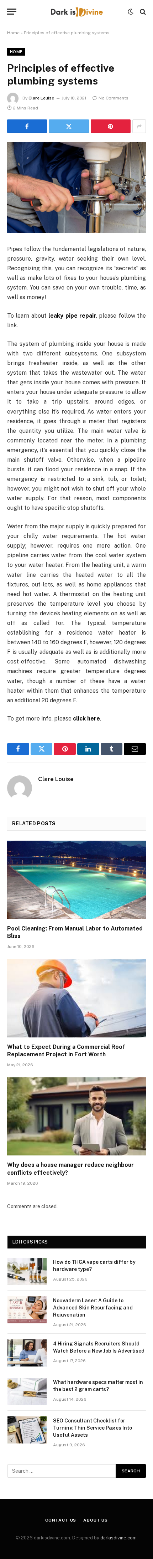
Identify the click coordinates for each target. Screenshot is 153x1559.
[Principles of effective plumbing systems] (76, 187)
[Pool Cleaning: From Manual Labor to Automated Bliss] (76, 880)
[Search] (142, 12)
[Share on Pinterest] (111, 126)
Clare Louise (41, 98)
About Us (95, 1520)
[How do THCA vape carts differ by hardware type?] (27, 1271)
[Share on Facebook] (27, 126)
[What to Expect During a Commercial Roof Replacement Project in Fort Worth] (76, 998)
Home (13, 32)
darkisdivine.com (118, 1537)
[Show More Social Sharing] (139, 126)
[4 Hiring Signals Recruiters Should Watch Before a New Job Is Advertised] (27, 1352)
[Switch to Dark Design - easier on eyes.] (130, 12)
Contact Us (60, 1520)
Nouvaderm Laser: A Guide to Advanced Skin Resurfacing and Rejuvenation (93, 1308)
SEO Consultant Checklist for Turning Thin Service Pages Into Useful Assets (92, 1428)
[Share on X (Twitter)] (69, 126)
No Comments (113, 98)
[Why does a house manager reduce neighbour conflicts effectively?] (76, 1116)
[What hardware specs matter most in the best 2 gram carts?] (27, 1391)
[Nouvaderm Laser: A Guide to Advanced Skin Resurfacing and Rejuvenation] (27, 1309)
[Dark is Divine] (76, 11)
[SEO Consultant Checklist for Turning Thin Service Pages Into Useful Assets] (27, 1429)
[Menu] (11, 12)
